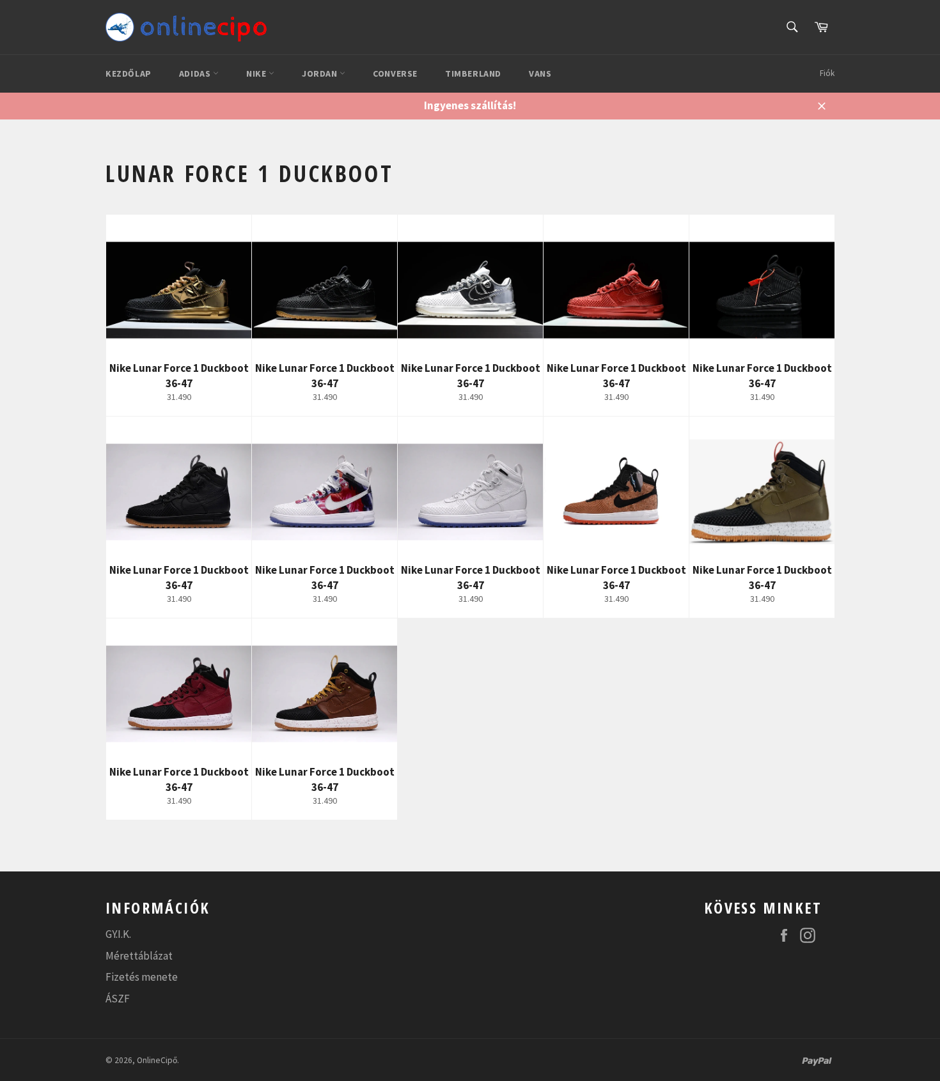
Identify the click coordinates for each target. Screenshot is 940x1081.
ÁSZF (118, 999)
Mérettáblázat (139, 956)
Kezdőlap (129, 73)
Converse (395, 73)
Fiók (827, 73)
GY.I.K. (118, 934)
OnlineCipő (157, 1060)
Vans (540, 73)
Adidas (196, 73)
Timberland (473, 73)
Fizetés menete (142, 977)
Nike (257, 73)
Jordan (321, 73)
